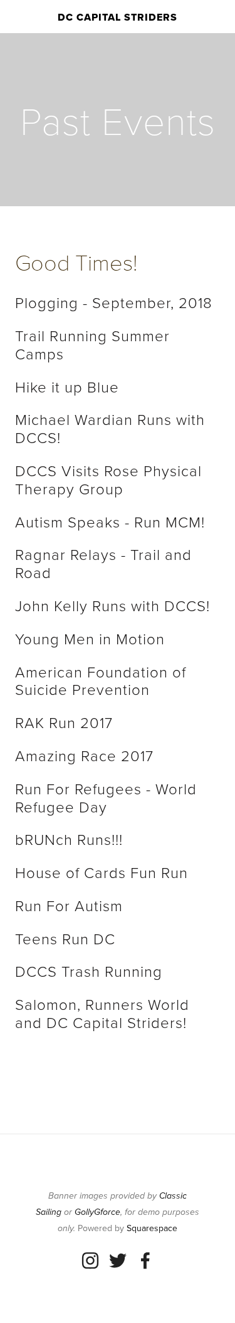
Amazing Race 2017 (84, 755)
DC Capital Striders (117, 17)
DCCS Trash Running (88, 971)
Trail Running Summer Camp (94, 344)
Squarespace (152, 1228)
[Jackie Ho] (118, 1260)
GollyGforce (97, 1212)
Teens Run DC (65, 938)
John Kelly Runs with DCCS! (112, 605)
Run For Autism (69, 905)
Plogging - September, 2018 (113, 302)
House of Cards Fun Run (101, 872)
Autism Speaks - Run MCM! (110, 521)
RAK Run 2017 (64, 722)
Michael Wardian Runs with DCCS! (112, 428)
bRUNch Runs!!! (69, 839)
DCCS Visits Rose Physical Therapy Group (110, 479)
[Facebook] (145, 1260)
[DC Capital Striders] (90, 1260)
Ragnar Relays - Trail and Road (105, 563)
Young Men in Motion (90, 638)
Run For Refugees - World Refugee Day (108, 797)
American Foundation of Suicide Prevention (103, 680)
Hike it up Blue (67, 386)
